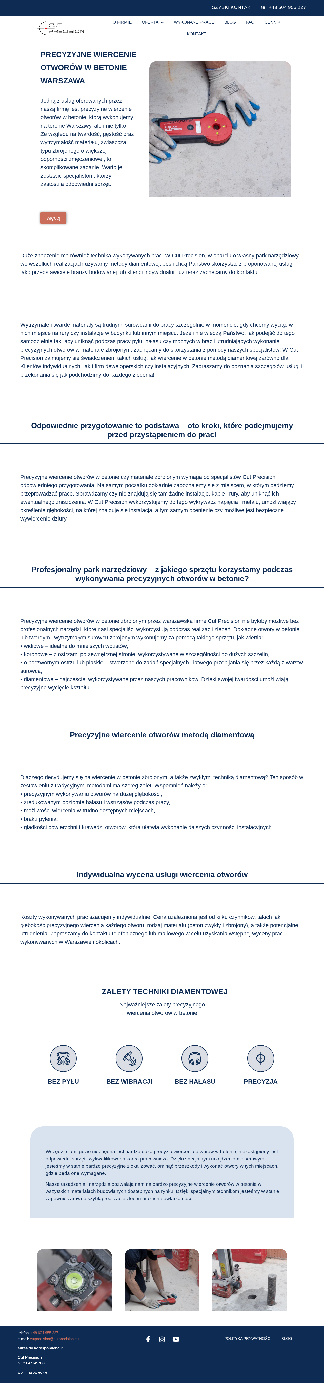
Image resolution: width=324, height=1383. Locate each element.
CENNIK (272, 22)
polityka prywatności (247, 1338)
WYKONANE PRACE (194, 22)
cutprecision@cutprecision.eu (54, 1339)
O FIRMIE (122, 22)
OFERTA (150, 22)
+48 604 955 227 (44, 1333)
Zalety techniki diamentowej (165, 991)
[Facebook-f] (148, 1339)
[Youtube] (176, 1339)
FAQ (250, 22)
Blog (230, 22)
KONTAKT (196, 34)
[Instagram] (162, 1339)
